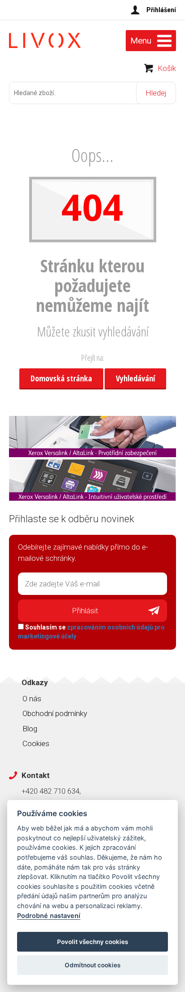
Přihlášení (161, 9)
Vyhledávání (135, 378)
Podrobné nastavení (48, 915)
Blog (29, 728)
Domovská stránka (61, 378)
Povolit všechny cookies (92, 941)
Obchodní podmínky (54, 713)
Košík (167, 68)
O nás (31, 698)
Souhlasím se (91, 632)
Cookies (35, 743)
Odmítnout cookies (92, 965)
